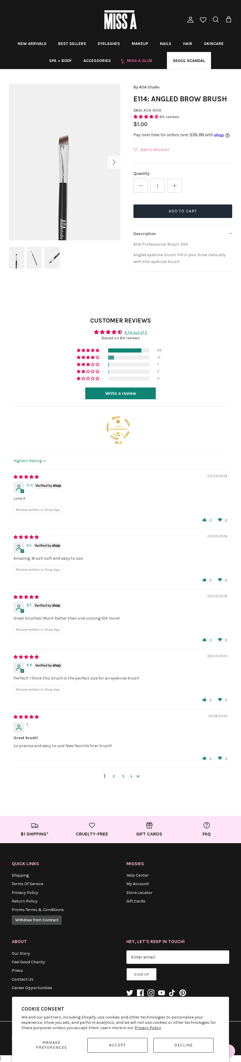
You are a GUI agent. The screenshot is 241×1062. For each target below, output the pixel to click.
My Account (137, 883)
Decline (183, 1045)
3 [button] (123, 776)
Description (144, 233)
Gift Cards (135, 901)
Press (17, 970)
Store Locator (139, 892)
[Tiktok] (172, 992)
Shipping (20, 875)
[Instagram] (151, 992)
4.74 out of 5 (135, 332)
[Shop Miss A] (120, 19)
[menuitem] (32, 43)
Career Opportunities (32, 987)
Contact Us (23, 979)
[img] (26, 476)
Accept (117, 1045)
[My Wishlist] (203, 20)
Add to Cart (183, 211)
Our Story (21, 953)
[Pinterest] (182, 992)
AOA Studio (149, 87)
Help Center (137, 875)
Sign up (141, 974)
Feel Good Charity (28, 961)
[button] (146, 116)
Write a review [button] (120, 393)
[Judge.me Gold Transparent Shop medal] (118, 428)
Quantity (141, 173)
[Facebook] (140, 992)
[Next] (114, 162)
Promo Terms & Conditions (38, 909)
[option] (64, 162)
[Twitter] (129, 992)
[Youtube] (161, 992)
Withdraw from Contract (36, 920)
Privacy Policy (148, 1027)
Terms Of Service (27, 883)
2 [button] (114, 776)
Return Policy (24, 901)
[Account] (189, 19)
